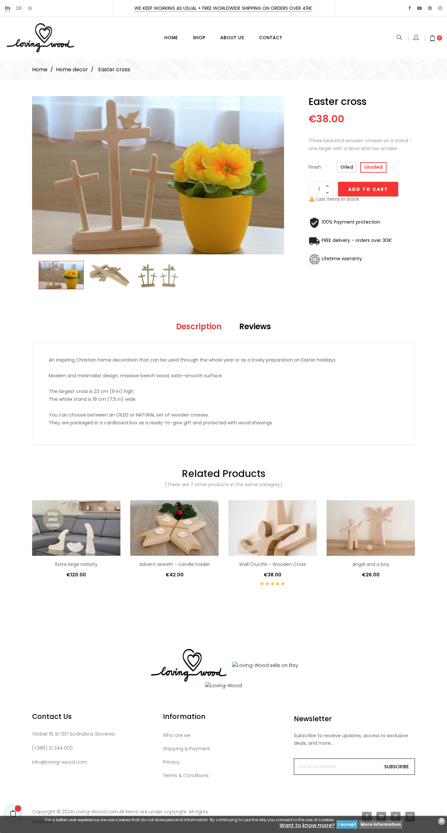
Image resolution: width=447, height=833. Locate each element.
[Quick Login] (416, 38)
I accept (347, 824)
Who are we (176, 735)
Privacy (171, 762)
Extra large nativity (76, 564)
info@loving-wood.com (59, 762)
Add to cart (368, 189)
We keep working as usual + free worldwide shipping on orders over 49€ (223, 8)
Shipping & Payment (186, 748)
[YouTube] (419, 8)
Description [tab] (199, 326)
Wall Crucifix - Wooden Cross (272, 564)
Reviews (255, 326)
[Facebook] (409, 8)
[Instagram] (440, 8)
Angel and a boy (370, 564)
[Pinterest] (430, 8)
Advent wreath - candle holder (174, 564)
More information (381, 824)
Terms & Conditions (186, 775)
